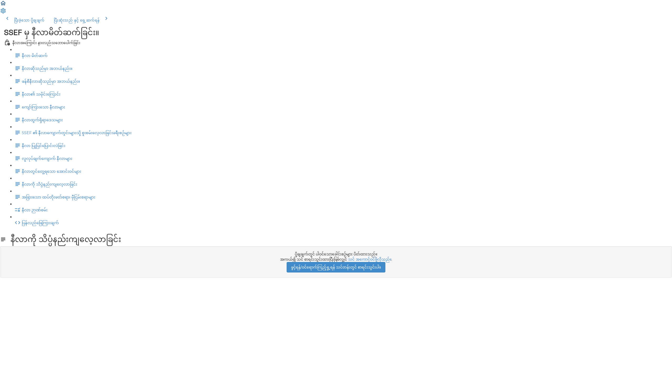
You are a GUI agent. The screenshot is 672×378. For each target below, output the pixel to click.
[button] (3, 5)
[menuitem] (3, 12)
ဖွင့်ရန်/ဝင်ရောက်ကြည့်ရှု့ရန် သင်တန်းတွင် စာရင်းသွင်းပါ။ (336, 267)
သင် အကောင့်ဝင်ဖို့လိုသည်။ (369, 259)
